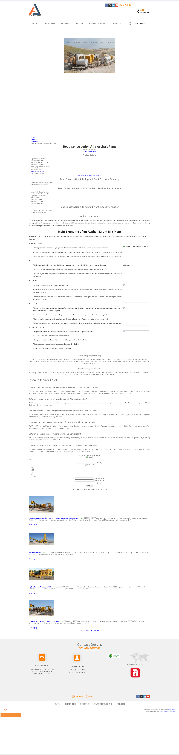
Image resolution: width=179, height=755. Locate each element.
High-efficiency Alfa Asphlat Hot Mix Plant (44, 621)
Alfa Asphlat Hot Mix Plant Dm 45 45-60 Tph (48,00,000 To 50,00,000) (53, 518)
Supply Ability (35, 210)
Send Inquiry (97, 175)
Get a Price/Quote (89, 151)
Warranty (34, 199)
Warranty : (47, 520)
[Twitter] (110, 6)
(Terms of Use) (171, 709)
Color (33, 198)
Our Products (66, 23)
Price (33, 185)
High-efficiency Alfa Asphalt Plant (41, 587)
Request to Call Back (85, 175)
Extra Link (80, 23)
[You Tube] (116, 6)
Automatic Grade (37, 192)
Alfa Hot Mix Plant (35, 552)
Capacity (34, 194)
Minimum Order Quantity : (109, 518)
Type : (101, 520)
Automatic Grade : (129, 518)
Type (33, 196)
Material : (85, 520)
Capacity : (116, 552)
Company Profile (50, 23)
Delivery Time (36, 212)
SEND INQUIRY (84, 630)
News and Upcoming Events (98, 23)
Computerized (36, 201)
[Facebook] (106, 6)
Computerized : (60, 520)
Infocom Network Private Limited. (167, 711)
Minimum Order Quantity (39, 183)
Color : (73, 520)
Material (34, 203)
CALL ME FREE (95, 630)
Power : (120, 520)
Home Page (35, 23)
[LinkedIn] (113, 6)
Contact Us (117, 23)
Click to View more (37, 172)
